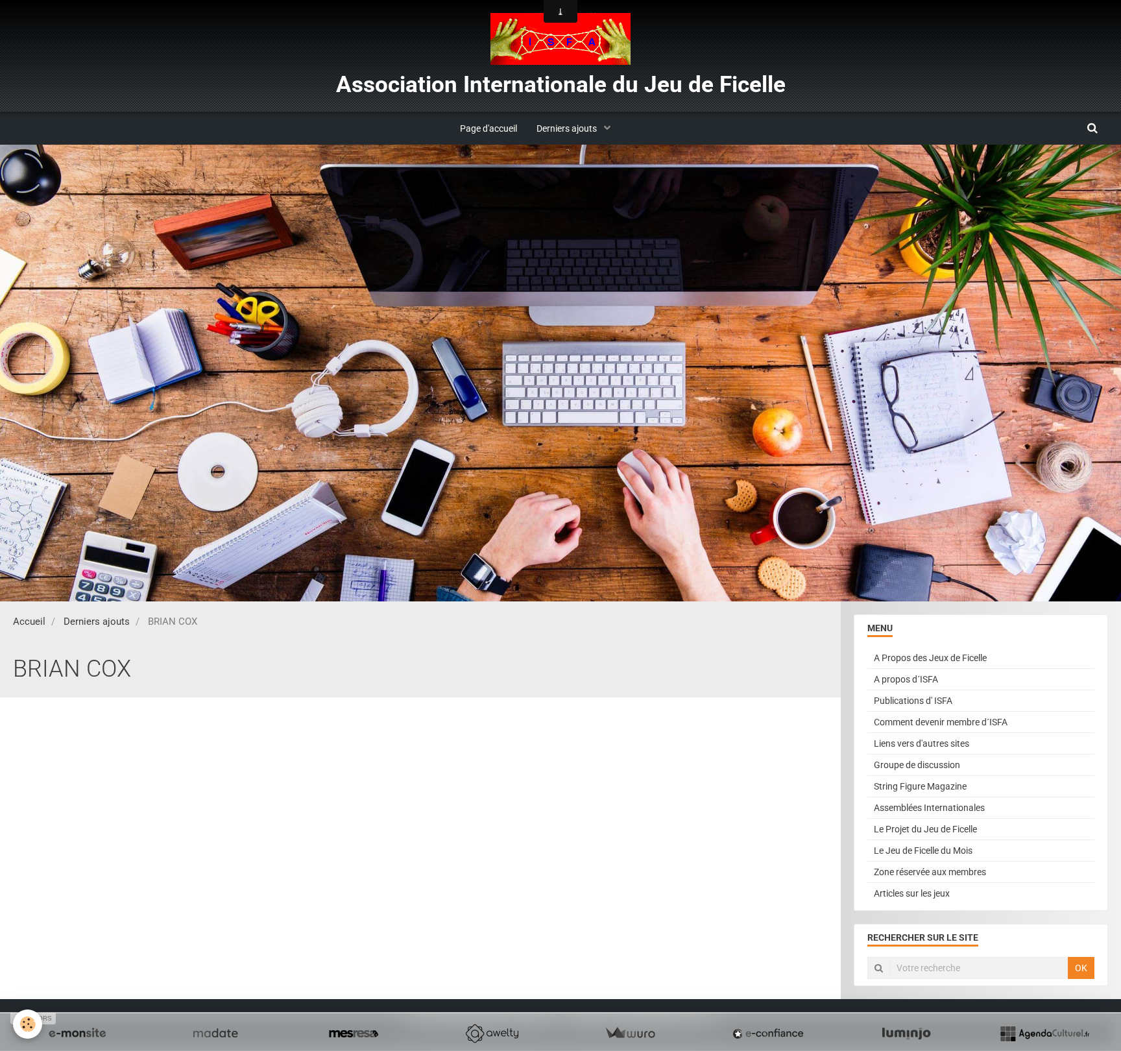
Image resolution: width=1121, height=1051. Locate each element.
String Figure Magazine (920, 786)
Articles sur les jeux (912, 893)
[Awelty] (491, 1033)
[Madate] (215, 1033)
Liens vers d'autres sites (921, 743)
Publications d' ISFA (913, 700)
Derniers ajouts (567, 128)
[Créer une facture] (630, 1033)
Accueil (29, 621)
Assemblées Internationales (929, 808)
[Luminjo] (906, 1033)
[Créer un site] (77, 1033)
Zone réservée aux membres (930, 872)
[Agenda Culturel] (1044, 1033)
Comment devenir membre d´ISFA (940, 722)
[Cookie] (27, 1024)
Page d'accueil (488, 128)
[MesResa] (353, 1033)
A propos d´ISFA (906, 679)
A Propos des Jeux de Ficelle (930, 658)
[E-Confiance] (768, 1033)
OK (1081, 968)
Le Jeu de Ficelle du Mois (923, 850)
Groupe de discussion (917, 765)
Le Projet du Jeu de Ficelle (925, 829)
